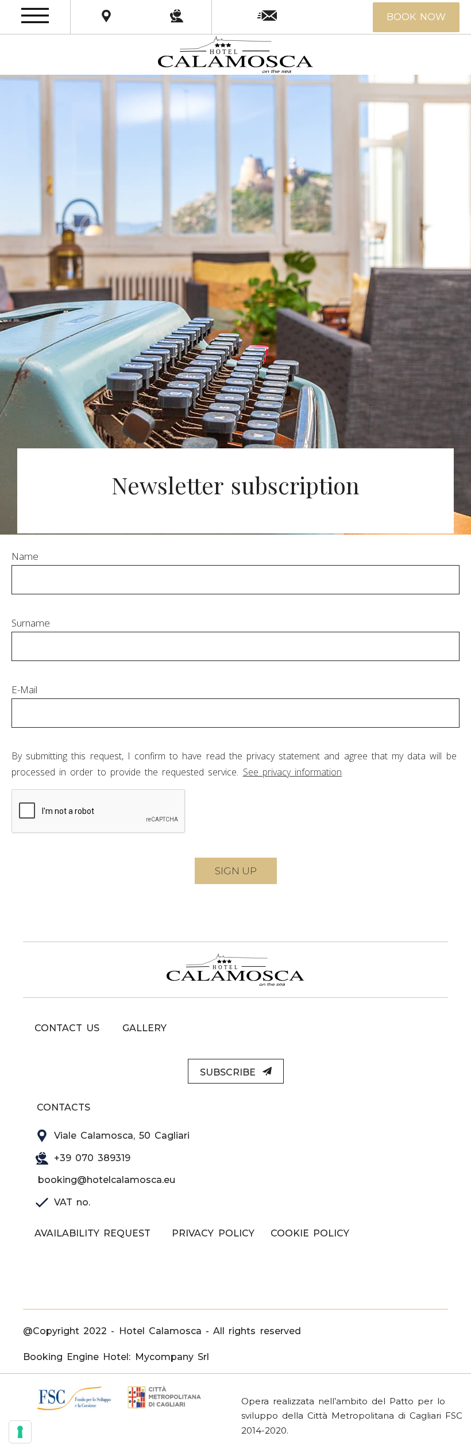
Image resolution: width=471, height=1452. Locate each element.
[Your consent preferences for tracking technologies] (20, 1432)
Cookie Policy (310, 1233)
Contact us (66, 1028)
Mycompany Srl (172, 1356)
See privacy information (292, 772)
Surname (30, 622)
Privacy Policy (213, 1233)
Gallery (144, 1028)
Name (24, 556)
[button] (416, 17)
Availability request (92, 1233)
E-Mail (24, 689)
